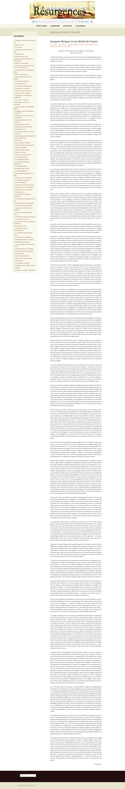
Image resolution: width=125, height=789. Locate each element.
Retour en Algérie (20, 182)
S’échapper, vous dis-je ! (22, 180)
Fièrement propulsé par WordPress (27, 785)
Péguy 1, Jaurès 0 (20, 152)
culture (71, 44)
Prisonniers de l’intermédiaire (24, 187)
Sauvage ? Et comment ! (22, 88)
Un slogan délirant (21, 166)
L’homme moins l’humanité (23, 205)
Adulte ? (17, 268)
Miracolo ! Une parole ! (22, 63)
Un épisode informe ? (21, 171)
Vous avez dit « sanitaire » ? (23, 93)
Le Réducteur (19, 54)
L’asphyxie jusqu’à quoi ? (22, 242)
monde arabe (67, 46)
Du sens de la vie (20, 129)
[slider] (55, 22)
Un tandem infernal (21, 157)
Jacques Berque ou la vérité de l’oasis (73, 41)
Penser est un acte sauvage (23, 189)
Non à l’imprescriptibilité (23, 143)
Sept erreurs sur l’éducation (24, 178)
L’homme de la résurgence (23, 237)
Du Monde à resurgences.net (24, 86)
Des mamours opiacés (22, 256)
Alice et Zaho (19, 45)
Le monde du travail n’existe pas (25, 217)
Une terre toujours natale (23, 154)
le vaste (95, 44)
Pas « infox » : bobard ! (22, 100)
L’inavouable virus (20, 83)
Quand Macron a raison (22, 124)
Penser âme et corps (21, 56)
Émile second (19, 253)
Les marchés (55, 26)
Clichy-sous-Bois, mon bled (23, 258)
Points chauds (41, 26)
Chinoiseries (19, 260)
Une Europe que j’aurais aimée (24, 145)
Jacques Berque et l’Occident (24, 249)
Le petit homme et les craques (24, 203)
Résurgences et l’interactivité (24, 185)
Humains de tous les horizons (24, 251)
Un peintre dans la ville (22, 168)
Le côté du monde (20, 226)
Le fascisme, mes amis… (23, 219)
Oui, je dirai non (20, 192)
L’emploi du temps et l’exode (24, 239)
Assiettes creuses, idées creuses (25, 265)
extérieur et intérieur (78, 44)
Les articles (67, 26)
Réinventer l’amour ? (21, 74)
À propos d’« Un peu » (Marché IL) (25, 270)
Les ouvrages (80, 26)
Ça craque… (19, 47)
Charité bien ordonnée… (22, 263)
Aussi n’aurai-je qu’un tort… (24, 91)
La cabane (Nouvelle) (21, 81)
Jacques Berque (89, 44)
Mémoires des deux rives (56, 46)
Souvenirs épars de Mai (22, 150)
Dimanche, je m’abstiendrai (23, 127)
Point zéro (18, 140)
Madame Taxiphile (20, 147)
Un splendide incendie (22, 159)
